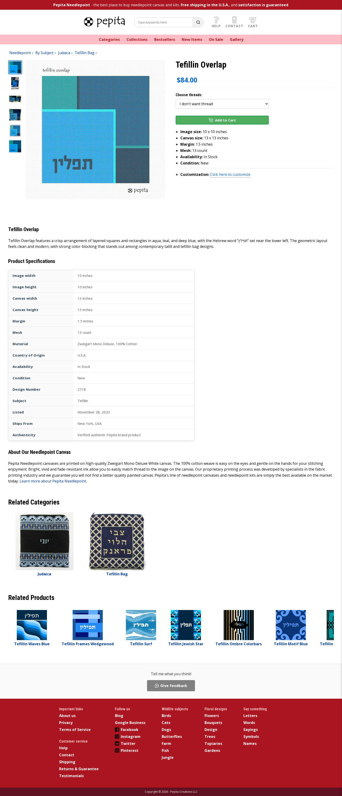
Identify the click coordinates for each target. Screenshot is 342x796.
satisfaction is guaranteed (263, 4)
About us (67, 715)
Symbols (251, 736)
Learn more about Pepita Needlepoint (53, 481)
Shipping (67, 761)
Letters (250, 715)
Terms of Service (75, 729)
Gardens (212, 750)
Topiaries (213, 743)
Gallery (236, 39)
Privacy (66, 722)
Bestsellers (164, 39)
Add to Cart (225, 120)
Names (250, 743)
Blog (119, 715)
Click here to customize (230, 174)
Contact (234, 26)
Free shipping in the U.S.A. (205, 4)
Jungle (168, 757)
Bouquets (213, 722)
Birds (166, 715)
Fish (165, 750)
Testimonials (71, 775)
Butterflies (172, 736)
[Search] (198, 22)
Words (249, 722)
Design (211, 729)
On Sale (216, 39)
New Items (192, 39)
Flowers (212, 715)
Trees (210, 736)
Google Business (130, 722)
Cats (166, 722)
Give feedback (173, 685)
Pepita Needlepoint (71, 4)
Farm (166, 743)
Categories (109, 39)
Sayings (250, 729)
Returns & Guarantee (79, 768)
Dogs (166, 729)
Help (216, 26)
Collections (137, 39)
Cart (253, 26)
